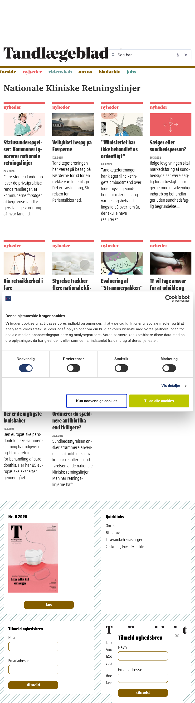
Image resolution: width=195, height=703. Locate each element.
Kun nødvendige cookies (96, 401)
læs (49, 605)
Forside (8, 72)
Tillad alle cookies (159, 401)
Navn (12, 638)
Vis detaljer (170, 386)
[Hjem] (63, 54)
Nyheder (32, 72)
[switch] (73, 368)
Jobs (131, 72)
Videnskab (60, 72)
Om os (85, 72)
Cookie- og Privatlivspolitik (125, 546)
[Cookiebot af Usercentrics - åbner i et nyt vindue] (169, 298)
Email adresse (18, 661)
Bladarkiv (109, 72)
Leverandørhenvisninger (124, 539)
